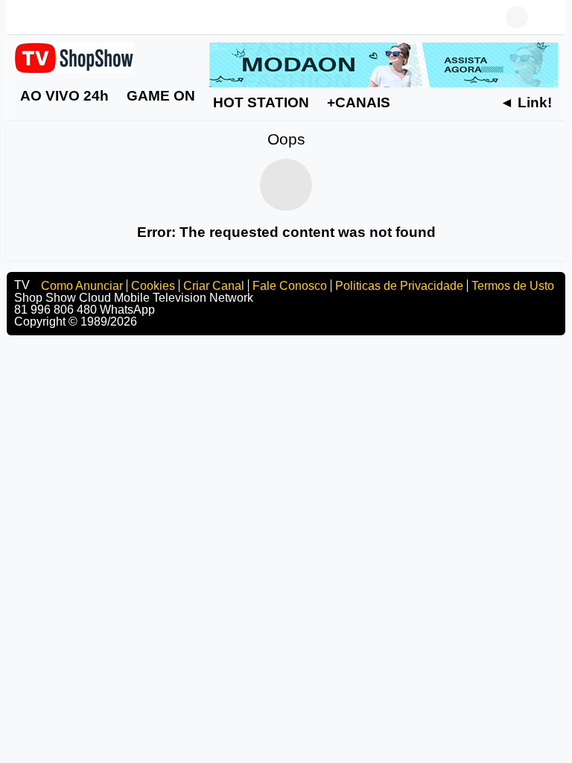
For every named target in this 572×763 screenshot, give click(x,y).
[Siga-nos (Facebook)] (21, 17)
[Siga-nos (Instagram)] (66, 17)
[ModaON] (383, 64)
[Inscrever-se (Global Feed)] (88, 17)
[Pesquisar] (547, 17)
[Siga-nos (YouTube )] (43, 17)
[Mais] (424, 102)
